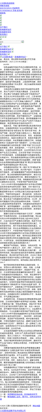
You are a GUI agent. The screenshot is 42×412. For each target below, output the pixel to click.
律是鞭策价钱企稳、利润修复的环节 (22, 394)
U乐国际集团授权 (7, 3)
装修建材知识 (5, 29)
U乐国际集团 (7, 57)
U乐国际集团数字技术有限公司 (13, 411)
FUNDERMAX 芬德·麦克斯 (11, 11)
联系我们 (3, 34)
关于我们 (3, 27)
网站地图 (36, 406)
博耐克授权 (4, 6)
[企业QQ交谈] (1, 16)
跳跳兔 (3, 13)
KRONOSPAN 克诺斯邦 (10, 8)
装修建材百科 (5, 32)
